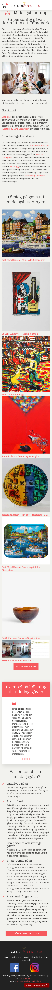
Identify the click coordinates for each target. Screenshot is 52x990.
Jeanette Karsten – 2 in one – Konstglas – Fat (25, 515)
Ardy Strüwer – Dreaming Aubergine (20, 456)
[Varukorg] (4, 6)
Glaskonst (6, 116)
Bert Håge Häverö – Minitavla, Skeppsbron (23, 260)
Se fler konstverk (26, 666)
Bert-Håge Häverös (39, 145)
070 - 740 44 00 (26, 978)
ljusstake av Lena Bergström (15, 128)
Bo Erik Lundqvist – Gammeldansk (20, 334)
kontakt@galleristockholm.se (29, 981)
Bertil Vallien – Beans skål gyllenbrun (21, 638)
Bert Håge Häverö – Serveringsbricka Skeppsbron (21, 568)
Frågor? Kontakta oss (26, 933)
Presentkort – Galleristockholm (18, 660)
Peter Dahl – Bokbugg (13, 394)
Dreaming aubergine (35, 175)
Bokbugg (14, 166)
